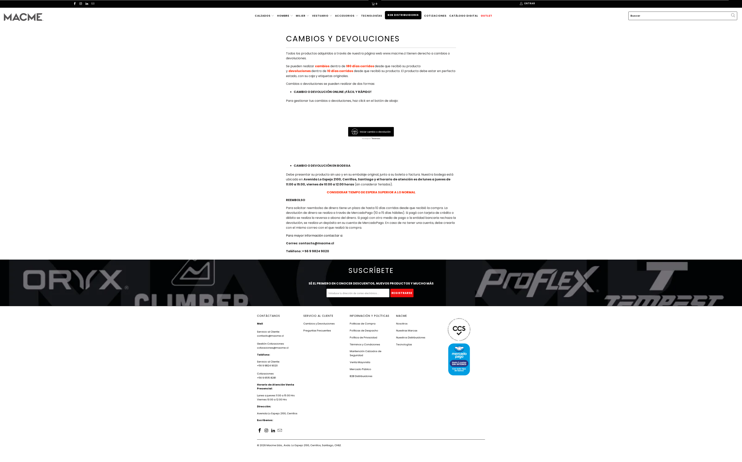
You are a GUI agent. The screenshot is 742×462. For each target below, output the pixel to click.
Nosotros (402, 323)
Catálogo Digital (463, 16)
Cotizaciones (435, 16)
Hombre (283, 16)
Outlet (486, 16)
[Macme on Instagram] (80, 4)
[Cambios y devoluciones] (371, 133)
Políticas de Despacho (364, 330)
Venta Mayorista (360, 362)
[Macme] (61, 17)
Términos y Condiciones (365, 344)
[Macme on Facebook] (74, 4)
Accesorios (345, 16)
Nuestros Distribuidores (410, 337)
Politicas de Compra (362, 323)
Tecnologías (371, 16)
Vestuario (320, 16)
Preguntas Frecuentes (317, 330)
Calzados (263, 16)
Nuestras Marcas (406, 330)
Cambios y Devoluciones (319, 323)
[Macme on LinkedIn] (86, 4)
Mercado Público (360, 369)
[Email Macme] (92, 4)
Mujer (301, 16)
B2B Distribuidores (403, 15)
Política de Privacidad (363, 337)
